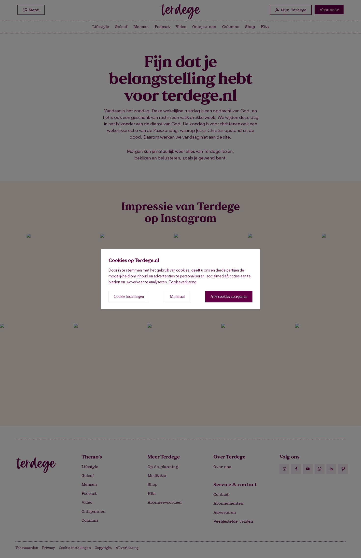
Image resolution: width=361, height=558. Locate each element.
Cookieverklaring (182, 282)
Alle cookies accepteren (228, 296)
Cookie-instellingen (129, 296)
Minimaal (177, 296)
